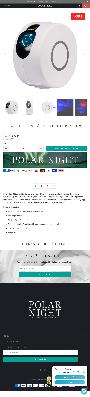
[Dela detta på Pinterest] (47, 186)
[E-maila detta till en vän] (53, 186)
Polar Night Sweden (41, 380)
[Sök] (79, 6)
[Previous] (5, 54)
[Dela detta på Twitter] (35, 186)
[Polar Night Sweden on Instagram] (45, 370)
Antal (5, 144)
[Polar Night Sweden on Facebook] (41, 370)
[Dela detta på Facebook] (41, 186)
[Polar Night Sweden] (45, 6)
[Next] (85, 54)
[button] (84, 391)
